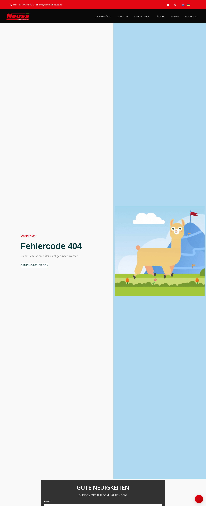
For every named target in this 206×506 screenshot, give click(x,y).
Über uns (161, 16)
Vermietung (122, 16)
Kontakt (175, 16)
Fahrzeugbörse (103, 16)
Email (47, 501)
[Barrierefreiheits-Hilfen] (199, 499)
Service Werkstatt (142, 16)
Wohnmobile (191, 16)
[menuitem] (183, 5)
